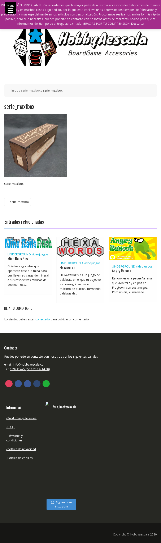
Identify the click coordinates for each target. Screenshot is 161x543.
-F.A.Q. (10, 427)
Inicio (14, 90)
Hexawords (67, 267)
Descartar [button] (137, 23)
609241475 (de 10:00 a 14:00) (30, 369)
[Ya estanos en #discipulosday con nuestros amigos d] (52, 456)
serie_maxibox (30, 90)
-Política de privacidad (21, 449)
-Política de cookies (19, 458)
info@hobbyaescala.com (29, 364)
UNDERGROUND (19, 254)
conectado (42, 319)
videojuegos (40, 254)
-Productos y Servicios (21, 418)
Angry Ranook (121, 270)
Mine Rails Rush (18, 258)
